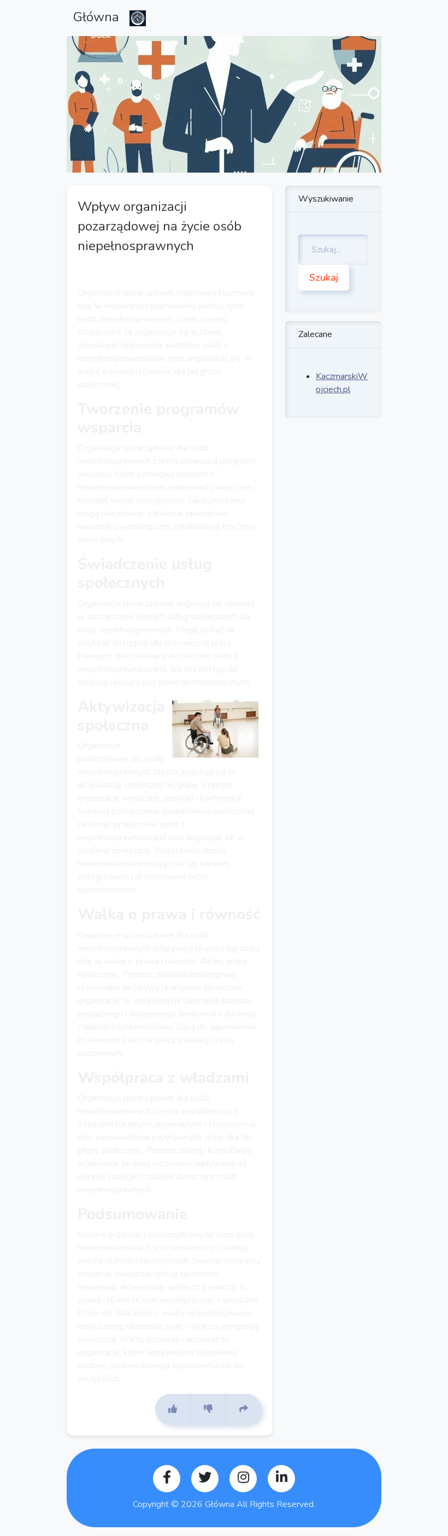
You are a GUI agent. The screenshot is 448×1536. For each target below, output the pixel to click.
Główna (97, 17)
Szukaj (323, 277)
